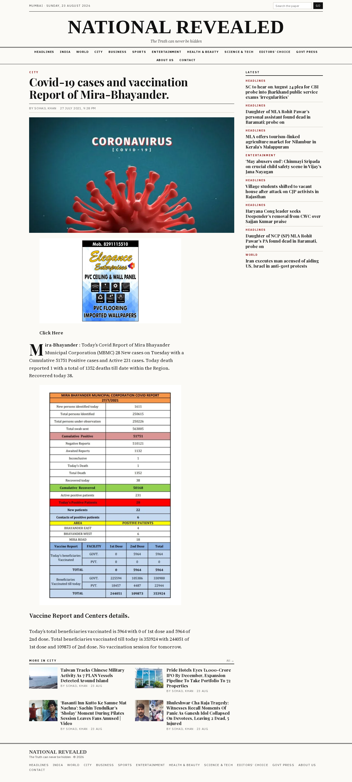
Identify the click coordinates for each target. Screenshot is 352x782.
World (82, 52)
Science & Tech (239, 52)
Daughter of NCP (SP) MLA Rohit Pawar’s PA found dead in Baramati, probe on (281, 241)
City (98, 52)
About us (165, 60)
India (65, 52)
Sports (139, 52)
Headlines (44, 52)
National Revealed (176, 26)
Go (318, 5)
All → (230, 660)
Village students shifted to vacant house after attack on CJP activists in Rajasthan (282, 191)
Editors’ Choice (274, 52)
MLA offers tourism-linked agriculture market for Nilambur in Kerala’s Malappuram (281, 142)
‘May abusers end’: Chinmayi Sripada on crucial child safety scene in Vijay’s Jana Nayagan (283, 166)
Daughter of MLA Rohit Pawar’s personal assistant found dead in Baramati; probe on (278, 117)
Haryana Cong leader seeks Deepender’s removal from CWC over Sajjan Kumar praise (283, 216)
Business (117, 52)
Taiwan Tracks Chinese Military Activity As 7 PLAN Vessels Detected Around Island (92, 675)
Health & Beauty (203, 52)
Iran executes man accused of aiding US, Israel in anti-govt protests (282, 263)
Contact (187, 60)
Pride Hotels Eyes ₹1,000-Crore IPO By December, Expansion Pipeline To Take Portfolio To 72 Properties (198, 677)
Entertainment (166, 52)
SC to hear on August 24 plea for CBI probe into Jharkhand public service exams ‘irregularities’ (282, 92)
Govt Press (307, 52)
